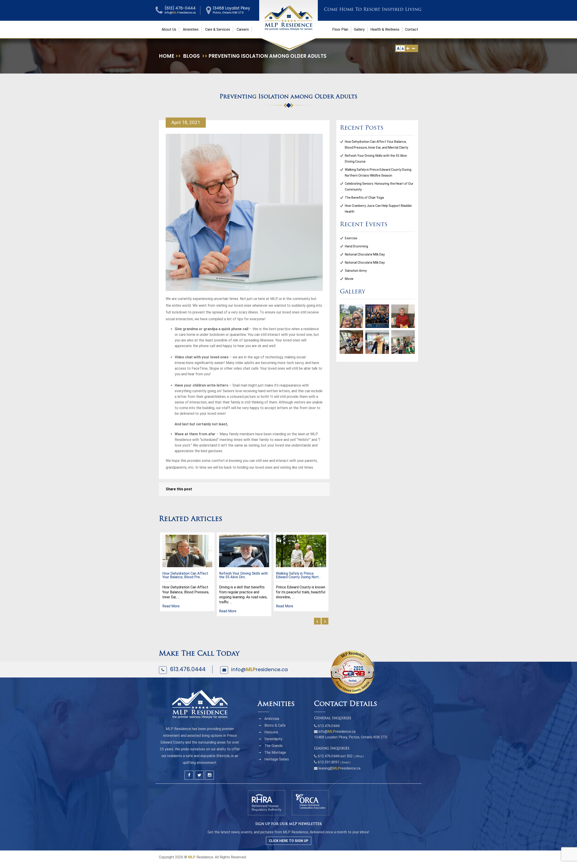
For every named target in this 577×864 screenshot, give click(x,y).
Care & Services (217, 29)
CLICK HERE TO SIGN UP (288, 841)
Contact (411, 29)
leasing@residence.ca (339, 768)
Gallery (359, 29)
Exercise (351, 238)
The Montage (275, 752)
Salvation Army (356, 270)
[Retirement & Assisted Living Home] (288, 18)
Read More (171, 606)
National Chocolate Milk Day (365, 254)
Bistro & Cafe (275, 725)
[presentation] (317, 621)
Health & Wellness (384, 29)
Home (166, 56)
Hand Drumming (356, 246)
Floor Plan (340, 29)
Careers (243, 29)
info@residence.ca (259, 669)
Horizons (271, 732)
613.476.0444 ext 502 (335, 756)
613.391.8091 (328, 762)
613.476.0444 (188, 669)
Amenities (191, 29)
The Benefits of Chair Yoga (364, 197)
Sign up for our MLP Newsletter (288, 824)
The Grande (273, 746)
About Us (169, 29)
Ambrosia (271, 719)
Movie (349, 279)
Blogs (191, 56)
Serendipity (273, 739)
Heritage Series (276, 759)
